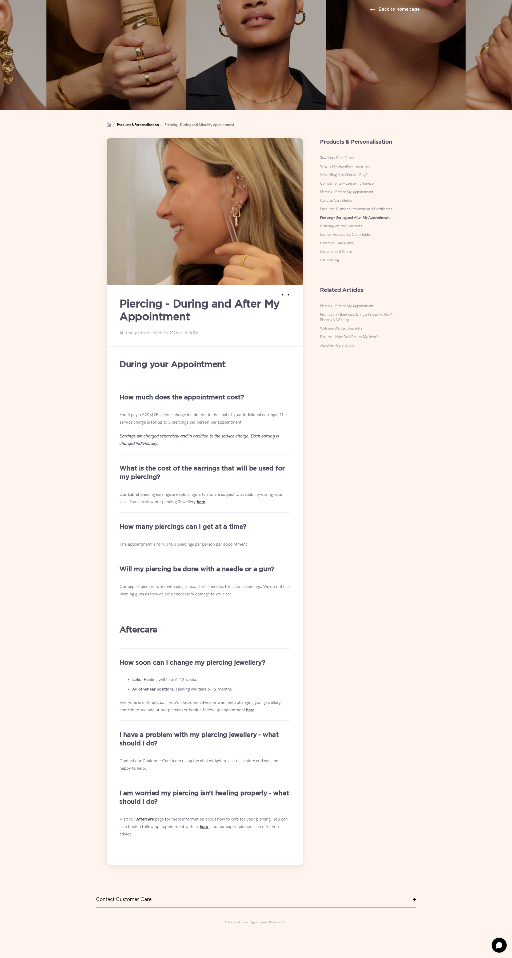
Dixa (284, 922)
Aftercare (145, 819)
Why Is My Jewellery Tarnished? (345, 166)
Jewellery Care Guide (337, 158)
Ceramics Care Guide (337, 243)
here (201, 502)
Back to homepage (398, 9)
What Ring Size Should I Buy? (343, 175)
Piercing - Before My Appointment (346, 192)
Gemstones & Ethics (336, 251)
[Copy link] (294, 294)
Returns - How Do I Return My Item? (349, 337)
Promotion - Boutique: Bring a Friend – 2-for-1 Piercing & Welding (356, 317)
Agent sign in (258, 922)
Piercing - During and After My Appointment (199, 125)
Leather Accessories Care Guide (345, 234)
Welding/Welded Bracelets (341, 226)
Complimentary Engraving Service (346, 183)
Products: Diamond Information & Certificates (356, 209)
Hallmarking (329, 260)
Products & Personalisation (138, 125)
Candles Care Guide (336, 200)
